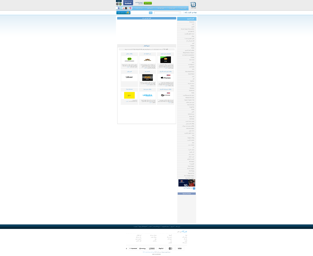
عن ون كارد (177, 226)
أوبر (193, 78)
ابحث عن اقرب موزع (122, 12)
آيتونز (193, 43)
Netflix (192, 92)
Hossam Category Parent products (187, 29)
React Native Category (190, 178)
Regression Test (191, 173)
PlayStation (192, 88)
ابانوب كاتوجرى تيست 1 (189, 38)
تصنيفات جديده (191, 144)
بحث (151, 12)
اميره (193, 76)
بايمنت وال (169, 237)
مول (155, 239)
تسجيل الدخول (148, 3)
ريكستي (154, 240)
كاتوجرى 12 (192, 163)
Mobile (192, 48)
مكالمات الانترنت (190, 140)
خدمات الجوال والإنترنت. (189, 33)
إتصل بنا (135, 226)
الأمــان (149, 226)
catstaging (192, 45)
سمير (193, 62)
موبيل (193, 142)
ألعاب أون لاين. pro (190, 40)
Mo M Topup (191, 171)
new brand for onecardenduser (188, 55)
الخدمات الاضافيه (190, 159)
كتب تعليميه (191, 152)
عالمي (193, 111)
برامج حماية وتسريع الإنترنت (188, 95)
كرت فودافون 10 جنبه (188, 187)
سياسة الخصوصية (165, 226)
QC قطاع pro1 (191, 31)
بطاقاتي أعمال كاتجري (189, 50)
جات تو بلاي (138, 237)
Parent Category (191, 166)
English (118, 1)
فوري (186, 240)
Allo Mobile (191, 118)
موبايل (193, 36)
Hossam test (191, 22)
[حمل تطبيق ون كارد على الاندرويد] (120, 4)
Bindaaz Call (191, 116)
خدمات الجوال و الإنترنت (189, 133)
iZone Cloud (191, 59)
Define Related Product (189, 71)
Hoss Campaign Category (189, 175)
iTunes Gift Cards (190, 104)
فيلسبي (170, 242)
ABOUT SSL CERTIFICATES (156, 254)
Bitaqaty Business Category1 (188, 52)
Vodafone (192, 85)
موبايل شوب (153, 237)
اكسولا (170, 235)
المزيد (166, 67)
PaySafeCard (191, 90)
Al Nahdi (192, 57)
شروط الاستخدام (156, 226)
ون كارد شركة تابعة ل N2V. (148, 252)
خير (193, 147)
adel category (191, 161)
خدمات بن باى (191, 154)
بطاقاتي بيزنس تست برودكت (188, 126)
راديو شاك (184, 242)
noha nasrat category (190, 128)
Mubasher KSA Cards (190, 97)
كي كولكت (139, 235)
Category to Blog (191, 137)
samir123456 (191, 66)
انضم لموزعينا (161, 8)
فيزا (186, 235)
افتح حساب (140, 3)
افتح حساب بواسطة (128, 1)
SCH (193, 135)
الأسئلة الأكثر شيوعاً (143, 226)
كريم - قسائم (191, 156)
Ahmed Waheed (191, 74)
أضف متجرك (172, 8)
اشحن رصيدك (183, 8)
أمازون (192, 26)
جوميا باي (170, 239)
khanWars (192, 81)
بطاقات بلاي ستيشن (190, 123)
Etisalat (192, 109)
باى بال (185, 239)
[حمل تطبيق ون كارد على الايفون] (117, 4)
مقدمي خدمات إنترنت (190, 121)
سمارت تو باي (153, 235)
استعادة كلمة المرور (138, 2)
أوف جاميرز (138, 240)
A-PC (193, 24)
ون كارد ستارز (139, 8)
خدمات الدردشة (191, 83)
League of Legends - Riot (189, 100)
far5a (193, 69)
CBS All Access (191, 114)
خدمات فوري (191, 130)
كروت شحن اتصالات (190, 102)
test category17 (191, 64)
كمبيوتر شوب (138, 239)
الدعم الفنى (150, 8)
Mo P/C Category (190, 168)
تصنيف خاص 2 (191, 149)
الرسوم (172, 226)
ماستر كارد (184, 237)
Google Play (191, 107)
